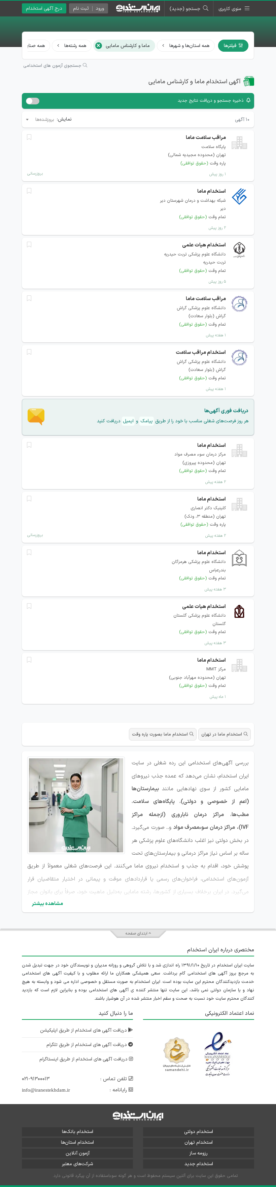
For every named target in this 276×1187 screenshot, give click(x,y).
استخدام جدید (198, 1164)
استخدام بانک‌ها (77, 1131)
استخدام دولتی (198, 1131)
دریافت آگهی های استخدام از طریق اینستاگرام (84, 1059)
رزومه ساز (198, 1153)
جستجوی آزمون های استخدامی (53, 65)
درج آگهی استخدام (44, 8)
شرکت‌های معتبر (77, 1164)
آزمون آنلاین (78, 1153)
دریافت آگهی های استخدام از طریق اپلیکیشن (84, 1030)
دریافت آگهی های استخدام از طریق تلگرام (87, 1044)
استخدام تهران (198, 1142)
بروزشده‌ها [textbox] (44, 119)
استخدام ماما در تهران (221, 734)
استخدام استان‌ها (77, 1142)
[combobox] (40, 119)
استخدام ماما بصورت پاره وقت (160, 734)
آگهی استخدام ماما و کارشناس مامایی (194, 81)
